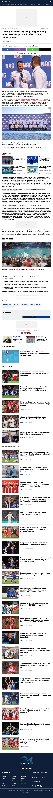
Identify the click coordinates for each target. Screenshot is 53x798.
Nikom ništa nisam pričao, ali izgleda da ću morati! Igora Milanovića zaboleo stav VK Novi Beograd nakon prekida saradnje (45, 158)
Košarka (22, 437)
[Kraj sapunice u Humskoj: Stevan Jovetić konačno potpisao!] (10, 516)
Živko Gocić (16, 304)
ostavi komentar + (43, 317)
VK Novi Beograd (7, 304)
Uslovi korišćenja (45, 790)
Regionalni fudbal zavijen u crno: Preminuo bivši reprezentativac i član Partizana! (35, 650)
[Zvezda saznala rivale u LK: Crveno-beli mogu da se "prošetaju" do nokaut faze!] (10, 667)
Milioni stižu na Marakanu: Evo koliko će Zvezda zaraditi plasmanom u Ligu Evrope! (35, 404)
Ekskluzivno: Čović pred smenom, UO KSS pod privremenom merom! (35, 433)
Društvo (38, 4)
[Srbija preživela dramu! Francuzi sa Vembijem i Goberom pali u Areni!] (10, 547)
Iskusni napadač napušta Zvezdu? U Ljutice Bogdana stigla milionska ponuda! (34, 711)
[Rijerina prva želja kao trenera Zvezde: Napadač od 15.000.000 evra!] (10, 607)
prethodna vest (17, 336)
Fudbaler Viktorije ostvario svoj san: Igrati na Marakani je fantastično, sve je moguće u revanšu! (35, 469)
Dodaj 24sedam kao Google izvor (27, 53)
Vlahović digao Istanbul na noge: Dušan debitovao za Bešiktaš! (33, 418)
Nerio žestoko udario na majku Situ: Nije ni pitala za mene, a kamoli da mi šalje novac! (26, 292)
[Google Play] (45, 777)
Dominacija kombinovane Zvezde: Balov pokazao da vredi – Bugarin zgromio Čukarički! (33, 529)
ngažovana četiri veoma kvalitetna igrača (33, 101)
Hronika (33, 4)
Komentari (43, 273)
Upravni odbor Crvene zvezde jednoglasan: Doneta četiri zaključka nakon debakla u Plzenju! (34, 484)
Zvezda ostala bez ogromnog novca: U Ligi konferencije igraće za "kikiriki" (35, 574)
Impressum (15, 790)
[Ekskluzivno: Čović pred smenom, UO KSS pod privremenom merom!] (10, 436)
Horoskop (24, 781)
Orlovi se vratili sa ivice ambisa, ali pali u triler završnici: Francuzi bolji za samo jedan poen (35, 560)
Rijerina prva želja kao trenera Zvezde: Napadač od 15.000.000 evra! (35, 604)
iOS (13, 269)
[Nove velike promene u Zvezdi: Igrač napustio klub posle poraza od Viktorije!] (10, 743)
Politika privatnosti (36, 790)
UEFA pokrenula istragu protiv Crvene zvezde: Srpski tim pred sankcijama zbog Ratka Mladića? (26, 277)
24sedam (31, 269)
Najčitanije (26, 273)
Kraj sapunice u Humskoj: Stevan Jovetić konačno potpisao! (33, 513)
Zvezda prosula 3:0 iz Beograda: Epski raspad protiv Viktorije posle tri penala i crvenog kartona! (35, 454)
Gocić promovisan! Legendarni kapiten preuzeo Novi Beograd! (19, 158)
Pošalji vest (28, 790)
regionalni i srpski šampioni (15, 99)
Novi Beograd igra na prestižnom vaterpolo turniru (18, 339)
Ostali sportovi (14, 28)
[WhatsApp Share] (33, 49)
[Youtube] (30, 333)
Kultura (14, 783)
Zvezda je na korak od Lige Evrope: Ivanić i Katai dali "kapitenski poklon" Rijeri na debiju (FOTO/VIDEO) (35, 620)
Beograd (23, 776)
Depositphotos (26, 792)
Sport (21, 4)
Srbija (13, 785)
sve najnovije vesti (26, 297)
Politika (17, 4)
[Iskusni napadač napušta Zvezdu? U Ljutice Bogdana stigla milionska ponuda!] (10, 713)
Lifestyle (43, 4)
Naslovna (4, 28)
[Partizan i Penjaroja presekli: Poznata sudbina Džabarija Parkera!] (10, 728)
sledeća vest (39, 336)
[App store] (36, 777)
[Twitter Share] (45, 49)
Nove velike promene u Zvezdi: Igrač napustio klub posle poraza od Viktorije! (34, 741)
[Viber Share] (20, 49)
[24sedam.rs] (7, 2)
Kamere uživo (10, 4)
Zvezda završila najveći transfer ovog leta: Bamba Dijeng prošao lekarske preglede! (34, 373)
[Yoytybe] (38, 786)
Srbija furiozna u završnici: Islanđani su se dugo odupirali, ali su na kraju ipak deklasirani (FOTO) (35, 680)
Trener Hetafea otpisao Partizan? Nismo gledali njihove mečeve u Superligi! (33, 635)
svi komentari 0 (29, 317)
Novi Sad (23, 783)
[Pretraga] (48, 1)
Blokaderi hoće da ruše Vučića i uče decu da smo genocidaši (21, 284)
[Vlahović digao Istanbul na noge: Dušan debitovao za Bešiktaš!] (10, 421)
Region (23, 778)
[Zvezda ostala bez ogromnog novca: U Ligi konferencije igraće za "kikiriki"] (10, 577)
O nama (5, 790)
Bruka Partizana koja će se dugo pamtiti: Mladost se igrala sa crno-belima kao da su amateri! (33, 590)
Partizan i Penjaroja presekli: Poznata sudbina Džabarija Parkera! (35, 725)
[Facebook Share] (8, 49)
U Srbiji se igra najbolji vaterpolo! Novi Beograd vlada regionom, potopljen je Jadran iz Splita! (45, 168)
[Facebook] (22, 333)
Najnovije (4, 4)
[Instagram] (25, 333)
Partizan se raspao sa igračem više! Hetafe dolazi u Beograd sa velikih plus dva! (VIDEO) (35, 695)
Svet (29, 4)
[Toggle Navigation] (50, 1)
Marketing (21, 790)
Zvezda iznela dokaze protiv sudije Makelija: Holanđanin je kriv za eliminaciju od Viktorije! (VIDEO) (34, 389)
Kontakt (10, 790)
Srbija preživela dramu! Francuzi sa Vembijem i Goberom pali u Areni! (34, 544)
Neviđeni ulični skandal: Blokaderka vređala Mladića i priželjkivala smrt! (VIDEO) (26, 281)
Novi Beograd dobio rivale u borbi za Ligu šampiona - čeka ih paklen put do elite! (41, 339)
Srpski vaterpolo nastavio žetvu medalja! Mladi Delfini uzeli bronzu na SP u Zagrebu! (35, 353)
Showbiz (25, 4)
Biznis (47, 4)
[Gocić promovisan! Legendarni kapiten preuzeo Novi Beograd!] (7, 160)
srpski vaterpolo (35, 304)
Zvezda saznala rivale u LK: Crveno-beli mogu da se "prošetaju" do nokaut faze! (35, 665)
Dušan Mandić (25, 304)
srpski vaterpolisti (7, 307)
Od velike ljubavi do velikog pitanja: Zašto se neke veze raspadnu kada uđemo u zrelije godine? (26, 288)
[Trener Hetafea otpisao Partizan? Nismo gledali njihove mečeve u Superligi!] (10, 637)
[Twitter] (27, 333)
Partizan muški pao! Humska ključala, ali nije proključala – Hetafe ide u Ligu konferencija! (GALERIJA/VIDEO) (35, 499)
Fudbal (22, 379)
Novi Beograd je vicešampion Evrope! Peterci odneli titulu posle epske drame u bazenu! (19, 168)
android (18, 269)
